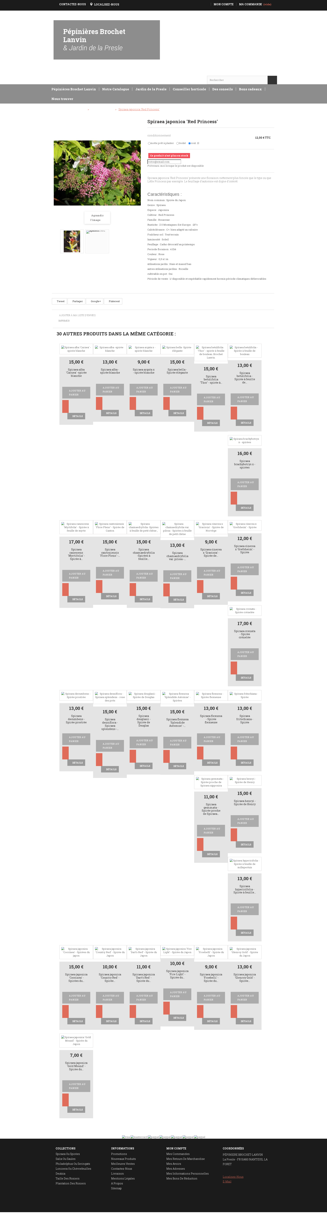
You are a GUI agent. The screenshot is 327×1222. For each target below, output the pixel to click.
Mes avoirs (173, 1164)
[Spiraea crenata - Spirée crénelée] (245, 610)
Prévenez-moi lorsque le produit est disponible (175, 165)
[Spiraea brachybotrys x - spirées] (245, 440)
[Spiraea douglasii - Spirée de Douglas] (144, 695)
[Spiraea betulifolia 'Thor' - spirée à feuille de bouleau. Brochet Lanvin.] (211, 352)
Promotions (119, 1154)
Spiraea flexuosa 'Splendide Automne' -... (177, 722)
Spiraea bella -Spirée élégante (177, 371)
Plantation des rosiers (71, 1183)
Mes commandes (178, 1154)
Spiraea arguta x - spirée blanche (144, 371)
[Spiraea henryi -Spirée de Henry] (245, 780)
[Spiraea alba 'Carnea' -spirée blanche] (76, 348)
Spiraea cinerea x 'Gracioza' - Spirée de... (211, 553)
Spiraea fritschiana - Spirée (244, 719)
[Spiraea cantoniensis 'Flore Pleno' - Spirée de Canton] (110, 527)
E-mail (227, 1181)
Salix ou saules (66, 1159)
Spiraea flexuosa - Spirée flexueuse (211, 719)
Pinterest (114, 301)
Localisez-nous (233, 1177)
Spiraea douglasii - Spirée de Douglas (144, 720)
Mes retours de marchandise (185, 1159)
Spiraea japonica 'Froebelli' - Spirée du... (211, 978)
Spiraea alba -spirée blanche (110, 371)
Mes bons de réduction (181, 1178)
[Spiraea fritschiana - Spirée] (245, 695)
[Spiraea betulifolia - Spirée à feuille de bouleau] (245, 350)
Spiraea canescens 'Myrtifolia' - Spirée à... (76, 554)
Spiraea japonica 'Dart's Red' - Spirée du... (143, 978)
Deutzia (60, 1173)
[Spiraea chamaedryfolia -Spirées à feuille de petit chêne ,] (144, 527)
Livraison (117, 1173)
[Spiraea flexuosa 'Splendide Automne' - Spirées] (177, 697)
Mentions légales (123, 1178)
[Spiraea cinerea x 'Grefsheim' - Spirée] (245, 525)
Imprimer (64, 320)
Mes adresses (175, 1168)
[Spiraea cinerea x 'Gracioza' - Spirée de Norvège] (211, 527)
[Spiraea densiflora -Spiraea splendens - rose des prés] (110, 697)
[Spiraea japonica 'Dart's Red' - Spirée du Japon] (144, 952)
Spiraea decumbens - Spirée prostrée (76, 719)
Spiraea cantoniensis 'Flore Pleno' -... (110, 553)
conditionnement (159, 135)
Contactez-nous (121, 1168)
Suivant (136, 239)
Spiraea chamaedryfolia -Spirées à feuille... (144, 554)
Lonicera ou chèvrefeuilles (73, 1168)
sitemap (116, 1188)
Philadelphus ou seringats (73, 1164)
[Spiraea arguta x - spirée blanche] (144, 348)
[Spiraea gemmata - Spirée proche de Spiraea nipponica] (211, 781)
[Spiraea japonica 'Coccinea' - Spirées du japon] (76, 952)
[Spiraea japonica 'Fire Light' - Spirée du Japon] (177, 950)
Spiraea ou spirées (68, 1154)
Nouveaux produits (123, 1159)
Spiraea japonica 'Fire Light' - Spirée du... (177, 974)
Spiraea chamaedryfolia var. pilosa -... (177, 556)
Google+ (95, 301)
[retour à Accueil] (56, 109)
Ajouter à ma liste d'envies (77, 315)
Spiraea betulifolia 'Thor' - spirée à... (211, 380)
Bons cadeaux (250, 89)
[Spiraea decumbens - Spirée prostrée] (76, 695)
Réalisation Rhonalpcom (262, 1217)
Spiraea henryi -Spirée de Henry (245, 802)
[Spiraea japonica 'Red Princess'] (72, 241)
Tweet (60, 301)
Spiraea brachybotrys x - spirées (244, 464)
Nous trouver (62, 98)
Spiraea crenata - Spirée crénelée (244, 634)
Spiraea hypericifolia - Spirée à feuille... (245, 889)
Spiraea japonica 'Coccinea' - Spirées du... (76, 978)
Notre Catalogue (115, 89)
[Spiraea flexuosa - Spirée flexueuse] (211, 695)
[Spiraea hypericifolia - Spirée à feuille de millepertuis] (245, 863)
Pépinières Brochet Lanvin (94, 39)
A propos (117, 1183)
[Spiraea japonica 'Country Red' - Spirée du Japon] (110, 952)
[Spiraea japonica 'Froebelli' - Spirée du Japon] (211, 952)
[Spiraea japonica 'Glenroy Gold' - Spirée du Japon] (245, 952)
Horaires (64, 72)
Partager (77, 301)
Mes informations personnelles (187, 1173)
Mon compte (176, 1148)
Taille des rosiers (67, 1178)
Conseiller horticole (189, 89)
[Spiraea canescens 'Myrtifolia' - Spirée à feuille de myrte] (76, 527)
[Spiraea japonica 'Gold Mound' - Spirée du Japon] (76, 1040)
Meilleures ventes (123, 1164)
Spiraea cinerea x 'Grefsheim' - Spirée (244, 549)
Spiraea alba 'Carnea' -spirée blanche (76, 373)
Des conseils (222, 89)
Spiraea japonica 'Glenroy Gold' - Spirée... (245, 978)
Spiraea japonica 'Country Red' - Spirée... (110, 978)
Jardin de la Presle (151, 89)
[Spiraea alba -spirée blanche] (110, 348)
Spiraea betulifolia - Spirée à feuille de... (244, 377)
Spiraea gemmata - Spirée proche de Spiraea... (211, 809)
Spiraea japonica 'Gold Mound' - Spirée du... (76, 1066)
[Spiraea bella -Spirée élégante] (177, 348)
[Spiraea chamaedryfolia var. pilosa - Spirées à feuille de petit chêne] (177, 528)
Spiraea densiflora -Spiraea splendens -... (110, 724)
